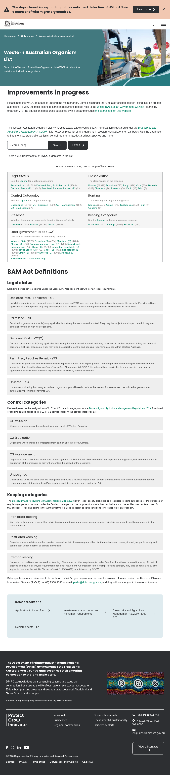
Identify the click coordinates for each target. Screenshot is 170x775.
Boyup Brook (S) (27, 249)
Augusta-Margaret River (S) (45, 244)
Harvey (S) (38, 247)
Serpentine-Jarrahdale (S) (65, 247)
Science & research (105, 715)
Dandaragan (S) (70, 249)
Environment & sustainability (110, 720)
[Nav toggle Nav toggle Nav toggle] (163, 24)
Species (92, 205)
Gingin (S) (24, 252)
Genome (93, 208)
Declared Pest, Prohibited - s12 (52, 185)
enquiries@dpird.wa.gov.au (148, 733)
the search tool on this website (113, 110)
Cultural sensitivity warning (64, 761)
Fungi (126, 185)
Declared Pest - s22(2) (23, 188)
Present (34, 224)
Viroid (129, 188)
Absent (52, 224)
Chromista (100, 188)
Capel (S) (49, 249)
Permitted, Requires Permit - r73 (59, 188)
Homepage (10, 36)
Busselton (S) (42, 241)
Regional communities (66, 725)
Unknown (16, 224)
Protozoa (116, 188)
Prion (141, 188)
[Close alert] (164, 9)
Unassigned (17, 205)
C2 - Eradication (19, 208)
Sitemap (10, 761)
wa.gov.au (87, 761)
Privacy (23, 761)
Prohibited (94, 224)
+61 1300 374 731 (148, 715)
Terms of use (38, 761)
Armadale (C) (67, 252)
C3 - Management (66, 205)
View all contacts (148, 746)
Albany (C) (17, 244)
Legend (24, 181)
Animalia (110, 185)
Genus (110, 205)
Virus (139, 185)
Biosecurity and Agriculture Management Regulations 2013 (120, 408)
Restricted (129, 224)
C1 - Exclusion (41, 205)
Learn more (144, 9)
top (163, 770)
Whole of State (19, 241)
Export (76, 145)
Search (57, 145)
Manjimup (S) (64, 241)
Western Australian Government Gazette (120, 106)
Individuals (59, 715)
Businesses (60, 720)
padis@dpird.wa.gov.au (87, 582)
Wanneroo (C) (45, 252)
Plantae (92, 185)
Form (143, 205)
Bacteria (152, 185)
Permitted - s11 (19, 185)
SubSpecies (126, 205)
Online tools (27, 36)
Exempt (111, 224)
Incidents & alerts (104, 725)
